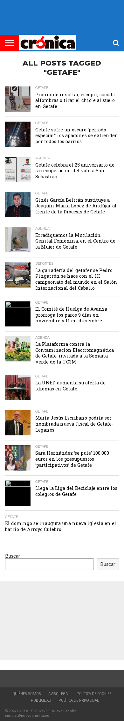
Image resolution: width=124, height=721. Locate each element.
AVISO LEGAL (58, 694)
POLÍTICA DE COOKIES (94, 694)
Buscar (12, 556)
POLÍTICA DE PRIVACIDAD (79, 700)
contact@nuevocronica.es (27, 715)
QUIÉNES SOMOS (26, 694)
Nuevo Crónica (64, 711)
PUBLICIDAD (41, 700)
